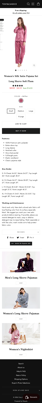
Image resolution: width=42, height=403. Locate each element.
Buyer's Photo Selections (21, 383)
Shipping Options (21, 379)
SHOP (21, 319)
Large (31, 111)
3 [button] (20, 70)
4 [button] (22, 70)
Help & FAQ (21, 371)
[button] (17, 85)
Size (21, 107)
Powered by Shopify (21, 401)
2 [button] (18, 70)
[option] (21, 11)
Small (11, 111)
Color (21, 96)
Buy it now (21, 131)
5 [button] (24, 70)
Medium (21, 111)
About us (21, 367)
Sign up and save (21, 390)
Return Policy (21, 375)
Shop (21, 283)
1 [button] (15, 70)
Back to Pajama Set (23, 243)
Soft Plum (21, 101)
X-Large (21, 116)
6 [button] (26, 70)
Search (21, 363)
